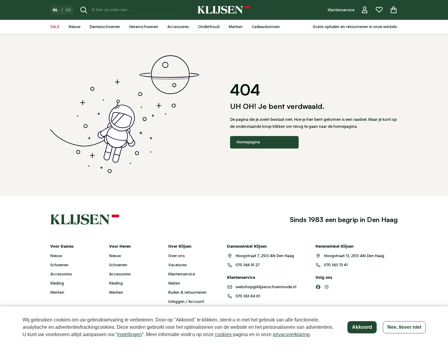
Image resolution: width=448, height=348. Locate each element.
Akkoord (362, 327)
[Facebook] (318, 287)
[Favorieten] (379, 9)
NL (55, 10)
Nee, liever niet (404, 327)
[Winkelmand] (393, 9)
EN (68, 10)
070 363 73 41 (336, 265)
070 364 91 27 (247, 265)
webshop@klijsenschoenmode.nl (266, 287)
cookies (223, 334)
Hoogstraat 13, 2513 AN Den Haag (354, 256)
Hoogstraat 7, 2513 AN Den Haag (265, 256)
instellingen (129, 334)
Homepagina (248, 142)
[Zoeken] (84, 10)
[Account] (365, 9)
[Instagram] (326, 287)
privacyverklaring (291, 334)
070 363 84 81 (248, 296)
